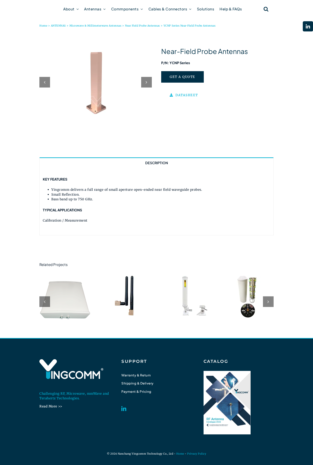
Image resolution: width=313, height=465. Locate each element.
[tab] (156, 162)
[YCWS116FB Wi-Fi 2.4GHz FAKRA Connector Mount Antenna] (126, 296)
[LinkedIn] (123, 408)
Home (180, 453)
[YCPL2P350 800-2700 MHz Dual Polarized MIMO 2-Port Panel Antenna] (65, 301)
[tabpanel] (156, 201)
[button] (266, 9)
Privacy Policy (196, 453)
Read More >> (50, 406)
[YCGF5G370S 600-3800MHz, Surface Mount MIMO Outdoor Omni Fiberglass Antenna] (187, 296)
